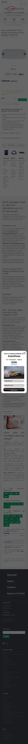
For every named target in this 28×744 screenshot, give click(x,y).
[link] (14, 372)
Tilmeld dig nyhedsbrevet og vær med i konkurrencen (14, 389)
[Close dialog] (24, 353)
